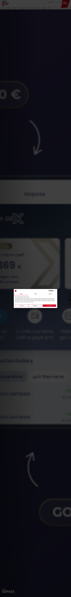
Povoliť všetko (49, 305)
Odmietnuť (21, 305)
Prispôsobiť (35, 305)
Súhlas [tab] (21, 293)
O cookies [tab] (50, 293)
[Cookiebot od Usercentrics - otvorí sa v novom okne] (49, 291)
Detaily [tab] (35, 293)
